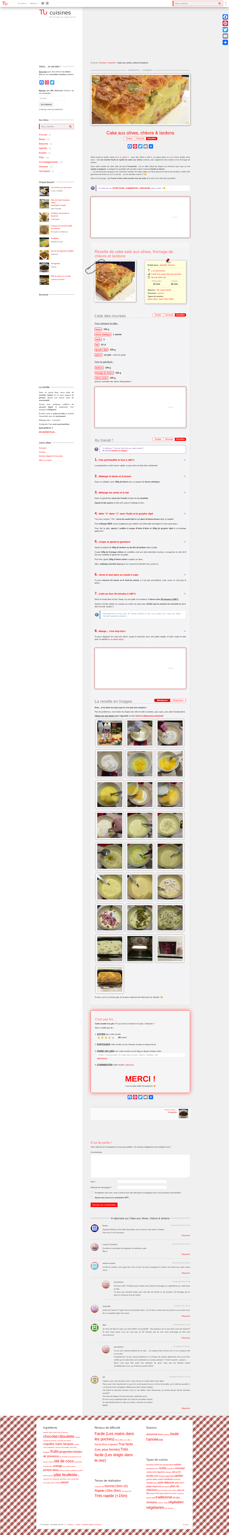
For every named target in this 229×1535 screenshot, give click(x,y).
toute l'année (165, 290)
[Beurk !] (98, 1037)
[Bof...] (102, 1037)
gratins (149, 1479)
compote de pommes (50, 1440)
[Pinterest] (225, 23)
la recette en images (118, 451)
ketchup (51, 1462)
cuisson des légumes (155, 1472)
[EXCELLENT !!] (113, 1037)
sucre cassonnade (73, 1479)
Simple (129, 138)
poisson (67, 1470)
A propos (42, 448)
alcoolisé (150, 1465)
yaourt (64, 1482)
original (155, 1483)
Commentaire (96, 1152)
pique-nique (153, 299)
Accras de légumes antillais (62, 251)
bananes (46, 1432)
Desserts (43, 166)
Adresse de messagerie (101, 1187)
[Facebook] (225, 17)
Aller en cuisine (45, 460)
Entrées (148, 70)
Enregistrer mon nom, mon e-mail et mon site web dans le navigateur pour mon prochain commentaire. (138, 1193)
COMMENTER (131, 188)
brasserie (150, 1468)
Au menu (22, 3)
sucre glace (47, 1483)
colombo (77, 1437)
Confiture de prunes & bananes (60, 214)
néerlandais (176, 1479)
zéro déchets (169, 1508)
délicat (174, 1472)
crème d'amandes (49, 1447)
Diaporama (178, 700)
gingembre (66, 1451)
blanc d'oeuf (53, 1432)
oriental (149, 1483)
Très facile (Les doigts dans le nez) (114, 1454)
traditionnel (164, 1497)
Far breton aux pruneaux (61, 187)
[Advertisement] (114, 41)
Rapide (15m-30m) (108, 1490)
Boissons (43, 144)
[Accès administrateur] (65, 1524)
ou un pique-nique (115, 639)
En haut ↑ (186, 1524)
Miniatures (162, 700)
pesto (64, 1466)
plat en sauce (163, 1486)
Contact (42, 452)
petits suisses (71, 1466)
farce (75, 1447)
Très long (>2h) (126, 1491)
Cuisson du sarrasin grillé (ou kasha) (61, 227)
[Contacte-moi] (47, 3)
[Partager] (225, 42)
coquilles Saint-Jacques (58, 1444)
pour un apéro (121, 157)
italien (155, 1479)
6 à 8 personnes (158, 271)
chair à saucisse (62, 1432)
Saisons (33, 3)
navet (51, 1466)
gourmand (170, 1476)
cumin (71, 1447)
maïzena (46, 1466)
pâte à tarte (168, 1490)
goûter (179, 1475)
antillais (177, 1464)
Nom (93, 1182)
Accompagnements (48, 162)
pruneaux (50, 1475)
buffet (171, 299)
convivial (180, 1468)
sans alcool (164, 1493)
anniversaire (168, 1465)
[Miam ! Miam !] (109, 1037)
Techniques (44, 171)
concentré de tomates (64, 1440)
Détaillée (151, 138)
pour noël (161, 1490)
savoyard (180, 1493)
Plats (41, 157)
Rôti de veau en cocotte (61, 276)
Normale (140, 138)
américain (158, 1465)
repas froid (163, 299)
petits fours (179, 1483)
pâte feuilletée (65, 1475)
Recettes (103, 63)
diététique (168, 1472)
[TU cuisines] (4, 3)
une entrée (174, 157)
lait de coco (64, 1461)
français (162, 1476)
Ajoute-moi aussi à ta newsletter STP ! (111, 1198)
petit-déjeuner (166, 1482)
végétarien (155, 1507)
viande (165, 1503)
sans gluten (173, 1493)
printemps (166, 1434)
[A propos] (42, 3)
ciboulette (66, 1436)
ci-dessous (129, 1065)
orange (57, 1466)
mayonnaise (78, 1462)
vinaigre (57, 1483)
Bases (42, 139)
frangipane (46, 1452)
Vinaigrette (55, 263)
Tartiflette (55, 238)
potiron (80, 1470)
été (158, 290)
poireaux (62, 1470)
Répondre (186, 1235)
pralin (45, 1475)
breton (157, 1468)
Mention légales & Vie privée (51, 456)
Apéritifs (112, 63)
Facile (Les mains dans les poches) (166, 274)
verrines (160, 1503)
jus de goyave (72, 1456)
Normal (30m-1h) (158, 277)
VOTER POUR (118, 188)
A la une (43, 134)
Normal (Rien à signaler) (106, 1444)
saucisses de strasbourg (51, 1479)
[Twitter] (225, 29)
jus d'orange (63, 1456)
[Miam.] (106, 1037)
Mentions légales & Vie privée (92, 1524)
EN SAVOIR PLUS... (47, 432)
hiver (160, 1434)
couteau (76, 1444)
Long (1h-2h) (99, 1486)
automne (151, 1434)
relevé (174, 1490)
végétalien (176, 1502)
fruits (54, 1451)
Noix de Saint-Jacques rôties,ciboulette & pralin (60, 202)
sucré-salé (150, 1498)
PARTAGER (145, 188)
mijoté (160, 1479)
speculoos (63, 1479)
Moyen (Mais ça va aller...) (123, 1440)
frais (156, 1476)
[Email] (225, 36)
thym (52, 1483)
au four (161, 293)
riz (78, 1475)
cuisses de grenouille (62, 1447)
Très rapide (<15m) (111, 1495)
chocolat (50, 1436)
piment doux (51, 1470)
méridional (168, 1479)
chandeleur (170, 1468)
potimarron (74, 1470)
